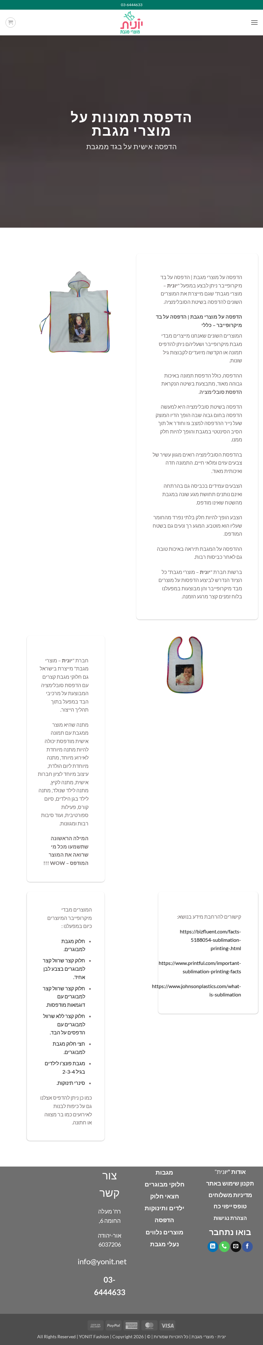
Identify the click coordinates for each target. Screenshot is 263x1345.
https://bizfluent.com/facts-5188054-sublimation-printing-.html (210, 940)
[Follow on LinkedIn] (213, 1246)
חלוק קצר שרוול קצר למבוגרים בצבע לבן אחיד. (64, 969)
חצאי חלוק (164, 1196)
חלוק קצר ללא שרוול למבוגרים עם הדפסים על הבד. (64, 1024)
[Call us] (224, 1246)
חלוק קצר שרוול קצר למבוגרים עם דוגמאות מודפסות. (64, 996)
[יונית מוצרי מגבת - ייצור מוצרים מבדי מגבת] (131, 22)
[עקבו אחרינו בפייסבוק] (247, 1246)
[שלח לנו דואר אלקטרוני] (236, 1246)
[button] (254, 22)
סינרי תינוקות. (71, 1083)
